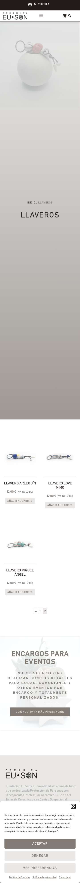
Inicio (31, 202)
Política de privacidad (44, 877)
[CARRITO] (62, 15)
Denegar (40, 855)
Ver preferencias (40, 868)
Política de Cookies (19, 877)
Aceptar (40, 843)
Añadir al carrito (20, 501)
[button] (73, 806)
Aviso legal (65, 877)
